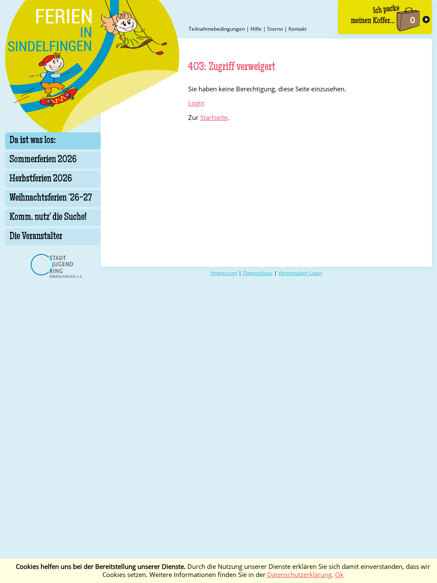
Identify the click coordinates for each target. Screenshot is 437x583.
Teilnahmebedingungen (217, 29)
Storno (275, 29)
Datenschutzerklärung (299, 575)
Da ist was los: (32, 141)
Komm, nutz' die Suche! (48, 218)
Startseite (213, 118)
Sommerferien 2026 (43, 160)
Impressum (223, 273)
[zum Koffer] (385, 17)
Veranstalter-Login (300, 273)
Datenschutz (258, 273)
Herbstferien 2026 (40, 179)
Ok (339, 575)
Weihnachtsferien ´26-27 (50, 198)
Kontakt (297, 29)
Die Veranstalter (35, 237)
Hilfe (256, 29)
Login (196, 103)
